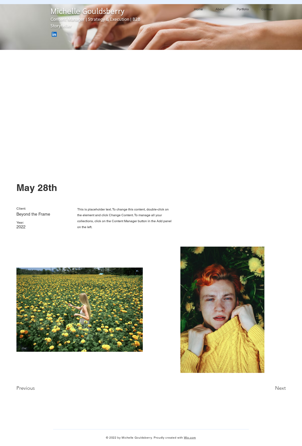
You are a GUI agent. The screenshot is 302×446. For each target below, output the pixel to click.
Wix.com (190, 437)
